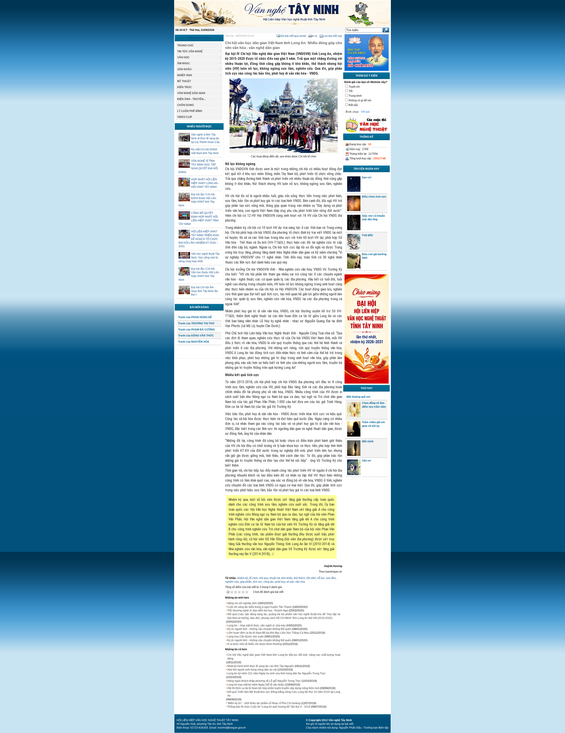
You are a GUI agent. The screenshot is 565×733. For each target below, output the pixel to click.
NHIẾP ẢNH (184, 75)
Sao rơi (366, 177)
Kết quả (365, 111)
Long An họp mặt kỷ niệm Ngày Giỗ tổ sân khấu (255, 684)
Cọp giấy (367, 235)
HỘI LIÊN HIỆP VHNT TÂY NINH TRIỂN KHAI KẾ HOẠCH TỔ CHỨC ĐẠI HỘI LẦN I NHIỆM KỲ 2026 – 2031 (199, 239)
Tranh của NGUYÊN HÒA (193, 351)
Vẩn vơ (366, 460)
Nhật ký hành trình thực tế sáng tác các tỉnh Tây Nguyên (260, 666)
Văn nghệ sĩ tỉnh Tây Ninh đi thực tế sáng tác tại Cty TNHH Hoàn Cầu (205, 138)
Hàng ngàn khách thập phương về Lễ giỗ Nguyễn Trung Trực (264, 680)
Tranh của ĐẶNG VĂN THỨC (196, 345)
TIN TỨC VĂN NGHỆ (190, 51)
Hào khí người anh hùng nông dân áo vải (252, 669)
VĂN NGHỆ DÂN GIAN (191, 93)
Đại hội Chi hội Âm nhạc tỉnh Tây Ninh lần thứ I (204, 291)
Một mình (367, 441)
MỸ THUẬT (184, 81)
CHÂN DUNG (185, 105)
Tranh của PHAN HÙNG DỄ (195, 326)
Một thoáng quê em (358, 396)
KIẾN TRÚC (184, 87)
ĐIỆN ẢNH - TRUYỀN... (191, 99)
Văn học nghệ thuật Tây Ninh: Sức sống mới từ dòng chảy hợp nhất (199, 257)
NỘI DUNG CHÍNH (199, 38)
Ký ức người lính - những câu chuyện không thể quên (259, 629)
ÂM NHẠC (183, 63)
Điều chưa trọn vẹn (374, 196)
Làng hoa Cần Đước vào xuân (245, 636)
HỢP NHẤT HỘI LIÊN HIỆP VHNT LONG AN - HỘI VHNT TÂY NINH (205, 183)
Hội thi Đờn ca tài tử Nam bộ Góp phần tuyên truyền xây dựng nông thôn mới (273, 688)
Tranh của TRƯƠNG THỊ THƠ (196, 332)
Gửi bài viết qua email (293, 36)
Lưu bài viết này (332, 36)
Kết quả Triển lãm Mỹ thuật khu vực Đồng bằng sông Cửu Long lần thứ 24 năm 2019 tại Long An (283, 693)
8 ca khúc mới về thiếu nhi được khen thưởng (254, 644)
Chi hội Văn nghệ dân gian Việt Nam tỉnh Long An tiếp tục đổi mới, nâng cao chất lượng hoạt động (283, 656)
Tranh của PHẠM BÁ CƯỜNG (196, 338)
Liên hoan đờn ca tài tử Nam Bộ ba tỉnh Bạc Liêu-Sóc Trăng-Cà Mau (268, 632)
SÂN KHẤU (184, 69)
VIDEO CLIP (184, 117)
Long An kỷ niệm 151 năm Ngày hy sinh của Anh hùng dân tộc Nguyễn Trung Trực (276, 673)
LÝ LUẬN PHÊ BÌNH (189, 111)
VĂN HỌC (183, 57)
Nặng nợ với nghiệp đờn (242, 603)
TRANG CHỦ (185, 45)
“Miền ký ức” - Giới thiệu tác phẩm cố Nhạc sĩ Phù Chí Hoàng (263, 703)
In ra (314, 36)
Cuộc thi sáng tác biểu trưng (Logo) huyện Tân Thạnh (259, 607)
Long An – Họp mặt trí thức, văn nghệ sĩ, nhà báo (256, 625)
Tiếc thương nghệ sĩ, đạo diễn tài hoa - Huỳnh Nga (257, 610)
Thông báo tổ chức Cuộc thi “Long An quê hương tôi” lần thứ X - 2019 (268, 706)
